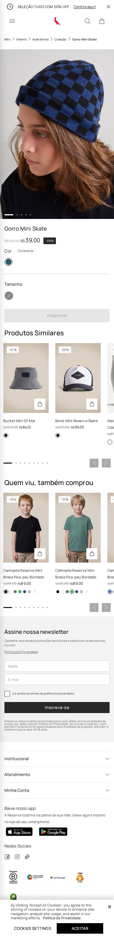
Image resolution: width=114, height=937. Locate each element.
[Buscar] (87, 21)
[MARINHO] (24, 591)
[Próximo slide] (106, 463)
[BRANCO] (110, 442)
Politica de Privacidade (62, 917)
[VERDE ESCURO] (15, 591)
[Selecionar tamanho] (39, 404)
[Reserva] (57, 21)
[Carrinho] (101, 21)
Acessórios (40, 39)
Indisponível (57, 315)
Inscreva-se (57, 707)
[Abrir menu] (12, 21)
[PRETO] (5, 435)
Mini (7, 39)
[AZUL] (110, 591)
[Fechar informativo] (108, 6)
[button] (57, 134)
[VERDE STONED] (20, 591)
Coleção (61, 39)
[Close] (109, 906)
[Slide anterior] (94, 463)
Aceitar (80, 928)
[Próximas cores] (34, 591)
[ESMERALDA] (8, 262)
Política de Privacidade (21, 652)
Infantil (21, 39)
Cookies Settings (32, 928)
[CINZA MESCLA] (29, 591)
